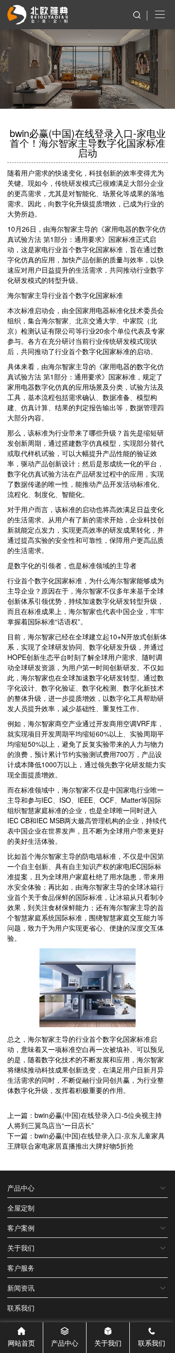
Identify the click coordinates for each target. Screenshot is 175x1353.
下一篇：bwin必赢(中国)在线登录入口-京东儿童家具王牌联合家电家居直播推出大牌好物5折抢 (86, 1141)
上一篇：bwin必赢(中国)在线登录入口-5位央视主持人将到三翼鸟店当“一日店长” (84, 1120)
